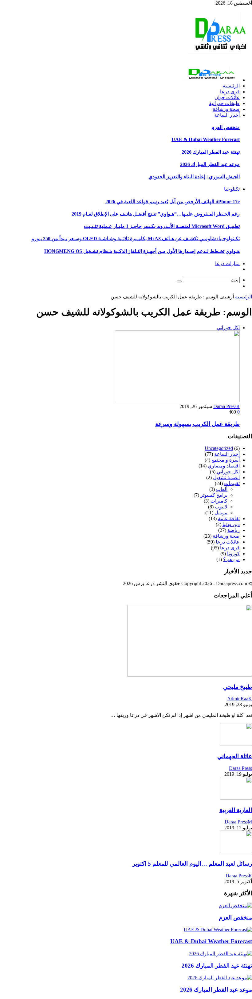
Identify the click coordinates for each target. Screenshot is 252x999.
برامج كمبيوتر (213, 495)
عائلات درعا (228, 541)
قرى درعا (230, 547)
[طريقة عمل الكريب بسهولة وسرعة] (177, 400)
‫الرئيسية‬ (243, 296)
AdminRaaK (239, 698)
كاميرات (219, 501)
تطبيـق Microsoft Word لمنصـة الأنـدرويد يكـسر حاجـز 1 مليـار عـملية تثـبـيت (162, 226)
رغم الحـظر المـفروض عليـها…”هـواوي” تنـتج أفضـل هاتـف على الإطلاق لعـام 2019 (156, 213)
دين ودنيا (231, 524)
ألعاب (221, 489)
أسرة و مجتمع (225, 460)
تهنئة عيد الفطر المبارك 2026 (211, 152)
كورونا (233, 553)
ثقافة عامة (229, 518)
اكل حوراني (228, 327)
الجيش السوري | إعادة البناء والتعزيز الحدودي (194, 176)
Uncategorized (219, 448)
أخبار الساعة (227, 454)
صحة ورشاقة (226, 536)
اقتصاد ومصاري (224, 465)
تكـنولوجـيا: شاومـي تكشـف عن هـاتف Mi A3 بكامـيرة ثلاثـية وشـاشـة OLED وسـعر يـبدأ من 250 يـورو (136, 238)
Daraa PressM (238, 821)
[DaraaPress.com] (219, 56)
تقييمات (232, 483)
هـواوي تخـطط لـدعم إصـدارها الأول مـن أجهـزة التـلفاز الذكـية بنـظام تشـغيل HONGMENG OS (142, 251)
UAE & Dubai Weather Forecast (205, 139)
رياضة (233, 530)
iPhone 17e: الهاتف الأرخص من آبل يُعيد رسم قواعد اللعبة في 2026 (172, 201)
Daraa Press (240, 768)
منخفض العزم (225, 127)
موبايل (221, 512)
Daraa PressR (226, 406)
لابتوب (221, 506)
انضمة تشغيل (226, 477)
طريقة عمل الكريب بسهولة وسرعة (197, 424)
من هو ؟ (231, 559)
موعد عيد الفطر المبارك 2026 (210, 164)
